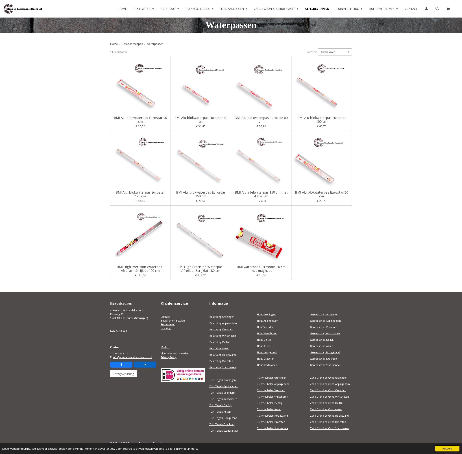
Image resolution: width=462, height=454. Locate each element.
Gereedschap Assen (321, 346)
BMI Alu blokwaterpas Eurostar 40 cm (140, 119)
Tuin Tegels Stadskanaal (223, 430)
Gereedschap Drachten (324, 358)
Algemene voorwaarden (175, 353)
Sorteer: (312, 52)
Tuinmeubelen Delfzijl (269, 403)
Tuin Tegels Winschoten (223, 399)
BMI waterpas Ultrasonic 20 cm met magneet (261, 269)
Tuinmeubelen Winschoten (272, 396)
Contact (165, 316)
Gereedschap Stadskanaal (325, 365)
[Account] (426, 9)
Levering (166, 328)
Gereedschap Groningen (324, 314)
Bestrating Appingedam (223, 323)
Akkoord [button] (447, 448)
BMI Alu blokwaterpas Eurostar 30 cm (321, 194)
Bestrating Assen (219, 348)
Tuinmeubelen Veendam (271, 390)
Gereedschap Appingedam (325, 320)
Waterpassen (155, 44)
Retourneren (168, 324)
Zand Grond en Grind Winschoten (329, 396)
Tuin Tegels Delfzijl (220, 405)
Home (114, 44)
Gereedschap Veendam (323, 327)
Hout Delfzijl (264, 339)
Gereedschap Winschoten (325, 333)
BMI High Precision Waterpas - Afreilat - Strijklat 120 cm (140, 269)
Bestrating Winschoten (222, 335)
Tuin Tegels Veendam (222, 392)
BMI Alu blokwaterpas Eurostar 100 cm (321, 119)
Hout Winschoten (267, 333)
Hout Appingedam (267, 320)
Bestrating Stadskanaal (222, 367)
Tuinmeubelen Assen (269, 409)
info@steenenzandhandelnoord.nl (132, 357)
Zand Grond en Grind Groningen (328, 377)
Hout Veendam (265, 327)
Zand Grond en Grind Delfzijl (326, 403)
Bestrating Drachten (221, 361)
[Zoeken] (437, 8)
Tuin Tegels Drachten (221, 424)
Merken (165, 347)
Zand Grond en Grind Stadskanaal (329, 428)
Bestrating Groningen (221, 316)
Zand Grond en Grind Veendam (328, 390)
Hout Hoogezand (267, 352)
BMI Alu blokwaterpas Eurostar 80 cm (261, 119)
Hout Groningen (266, 314)
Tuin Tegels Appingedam (223, 386)
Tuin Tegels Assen (220, 411)
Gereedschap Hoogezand (325, 352)
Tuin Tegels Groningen (222, 380)
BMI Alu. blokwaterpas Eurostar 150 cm (200, 194)
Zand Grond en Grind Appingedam (330, 384)
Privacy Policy (168, 357)
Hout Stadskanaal (267, 365)
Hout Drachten (265, 358)
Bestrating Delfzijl (219, 342)
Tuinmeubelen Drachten (271, 422)
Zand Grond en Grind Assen (326, 409)
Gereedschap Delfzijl (322, 339)
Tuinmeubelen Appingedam (273, 384)
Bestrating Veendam (221, 329)
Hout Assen (264, 346)
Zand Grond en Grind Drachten (328, 422)
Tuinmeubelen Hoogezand (272, 415)
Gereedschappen (132, 44)
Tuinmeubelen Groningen (271, 377)
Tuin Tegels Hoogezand (223, 418)
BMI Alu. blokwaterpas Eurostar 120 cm (140, 194)
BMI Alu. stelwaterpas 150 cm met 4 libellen (261, 194)
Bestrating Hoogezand (222, 354)
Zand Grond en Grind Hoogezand (329, 415)
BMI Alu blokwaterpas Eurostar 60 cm (200, 119)
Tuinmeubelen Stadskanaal (272, 428)
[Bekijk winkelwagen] (448, 9)
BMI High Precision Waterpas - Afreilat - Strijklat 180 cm (201, 269)
